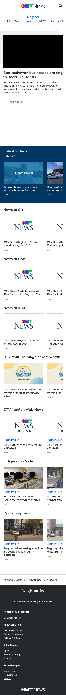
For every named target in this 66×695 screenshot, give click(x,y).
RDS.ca (7, 678)
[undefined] (23, 179)
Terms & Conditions (13, 634)
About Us (8, 579)
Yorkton (18, 21)
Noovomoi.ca (10, 675)
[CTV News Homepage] (33, 6)
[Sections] (5, 6)
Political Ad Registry (14, 638)
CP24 (6, 651)
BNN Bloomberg (12, 654)
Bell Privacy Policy (13, 630)
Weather (30, 21)
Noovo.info (9, 671)
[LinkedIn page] (42, 591)
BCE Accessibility (12, 617)
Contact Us (21, 579)
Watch (7, 21)
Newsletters (35, 579)
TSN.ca (7, 658)
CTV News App (51, 579)
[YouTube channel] (36, 591)
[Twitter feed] (24, 591)
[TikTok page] (30, 591)
